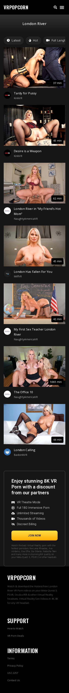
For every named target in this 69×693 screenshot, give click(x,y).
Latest (16, 40)
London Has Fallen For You (33, 272)
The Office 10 (23, 392)
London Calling (24, 450)
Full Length (59, 40)
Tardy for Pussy (25, 93)
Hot (35, 40)
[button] (55, 7)
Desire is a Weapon (28, 151)
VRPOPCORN (16, 7)
